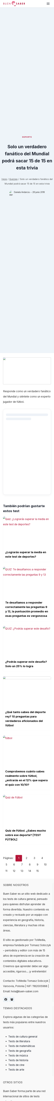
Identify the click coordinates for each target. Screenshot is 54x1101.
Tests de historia (18, 1060)
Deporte (27, 137)
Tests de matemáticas (21, 1046)
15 (37, 871)
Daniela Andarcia (22, 192)
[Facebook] (5, 999)
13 (22, 871)
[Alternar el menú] (48, 4)
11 (6, 871)
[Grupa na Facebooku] (11, 999)
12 (14, 871)
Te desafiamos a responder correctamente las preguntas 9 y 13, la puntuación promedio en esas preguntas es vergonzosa (26, 609)
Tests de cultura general (22, 1036)
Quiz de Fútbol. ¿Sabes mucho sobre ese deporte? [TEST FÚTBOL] (25, 835)
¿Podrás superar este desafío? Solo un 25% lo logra (26, 664)
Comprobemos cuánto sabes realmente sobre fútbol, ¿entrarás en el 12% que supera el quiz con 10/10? (26, 778)
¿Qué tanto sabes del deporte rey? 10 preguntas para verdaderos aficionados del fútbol (25, 718)
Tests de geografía (19, 1050)
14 (29, 871)
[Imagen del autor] (11, 192)
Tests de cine (16, 1065)
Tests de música (18, 1055)
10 (45, 864)
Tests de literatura (19, 1041)
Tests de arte (16, 1069)
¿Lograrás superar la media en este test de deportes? (25, 554)
